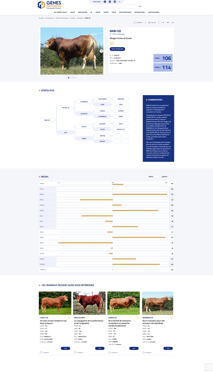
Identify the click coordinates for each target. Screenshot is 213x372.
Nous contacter (117, 49)
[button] (101, 51)
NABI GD (47, 120)
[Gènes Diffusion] (49, 5)
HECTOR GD (65, 108)
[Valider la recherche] (139, 6)
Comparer (139, 22)
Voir (65, 348)
